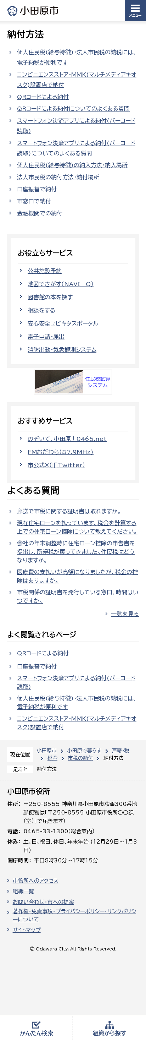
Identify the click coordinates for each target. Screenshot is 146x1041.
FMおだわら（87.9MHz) (61, 452)
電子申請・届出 (46, 336)
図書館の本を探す (50, 297)
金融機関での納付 (39, 213)
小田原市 (33, 10)
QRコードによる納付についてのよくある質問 (73, 108)
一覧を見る (125, 614)
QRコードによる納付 (43, 97)
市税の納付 (80, 758)
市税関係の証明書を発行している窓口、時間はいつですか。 (78, 596)
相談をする (41, 310)
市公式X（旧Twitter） (56, 465)
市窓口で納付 (34, 201)
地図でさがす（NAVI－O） (61, 284)
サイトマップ (27, 930)
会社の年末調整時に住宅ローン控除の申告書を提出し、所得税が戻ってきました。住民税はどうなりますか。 (76, 551)
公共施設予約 (45, 271)
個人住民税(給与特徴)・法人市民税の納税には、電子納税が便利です (77, 57)
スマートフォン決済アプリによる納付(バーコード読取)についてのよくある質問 (76, 148)
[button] (135, 10)
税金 (52, 758)
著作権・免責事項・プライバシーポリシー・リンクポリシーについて (74, 915)
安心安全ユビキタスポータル (63, 323)
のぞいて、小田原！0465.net (67, 439)
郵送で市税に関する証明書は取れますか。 (69, 511)
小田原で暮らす (84, 750)
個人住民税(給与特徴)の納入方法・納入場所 (72, 165)
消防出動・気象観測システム (62, 350)
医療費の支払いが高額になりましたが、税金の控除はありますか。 (77, 576)
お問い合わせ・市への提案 (43, 902)
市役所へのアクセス (35, 880)
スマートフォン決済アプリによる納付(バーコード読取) (76, 126)
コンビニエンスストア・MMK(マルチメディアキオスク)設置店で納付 (76, 80)
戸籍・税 (120, 750)
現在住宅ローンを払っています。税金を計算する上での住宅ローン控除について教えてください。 (77, 527)
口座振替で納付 (37, 189)
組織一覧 (23, 891)
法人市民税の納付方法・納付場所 (58, 177)
